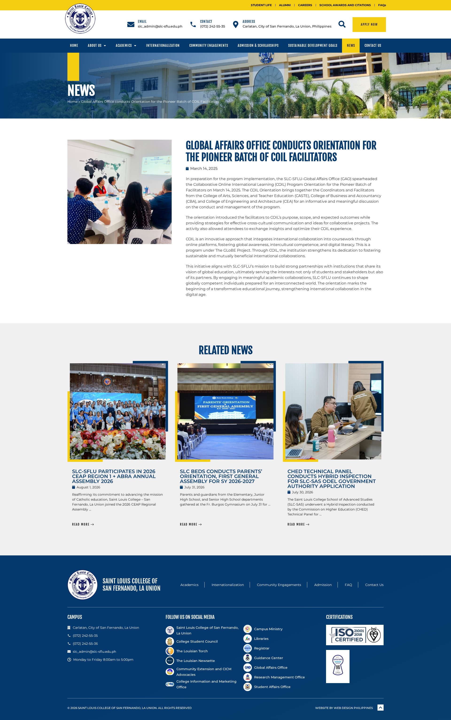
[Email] (130, 24)
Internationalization (163, 45)
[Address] (235, 24)
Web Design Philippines (353, 708)
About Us (94, 45)
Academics (124, 45)
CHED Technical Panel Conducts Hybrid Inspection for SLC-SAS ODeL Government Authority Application (332, 478)
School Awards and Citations (345, 5)
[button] (62, 192)
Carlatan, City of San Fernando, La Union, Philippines (287, 26)
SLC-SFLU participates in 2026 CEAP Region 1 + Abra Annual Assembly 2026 (114, 476)
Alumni (285, 5)
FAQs (382, 5)
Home (74, 45)
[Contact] (193, 24)
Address (249, 22)
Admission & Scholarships (258, 45)
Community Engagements (208, 45)
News (351, 45)
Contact (206, 22)
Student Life (261, 5)
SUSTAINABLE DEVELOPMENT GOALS (312, 45)
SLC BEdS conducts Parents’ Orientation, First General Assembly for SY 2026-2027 (221, 476)
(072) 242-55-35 (212, 26)
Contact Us (373, 45)
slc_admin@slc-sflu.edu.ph (160, 26)
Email (142, 22)
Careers (305, 5)
